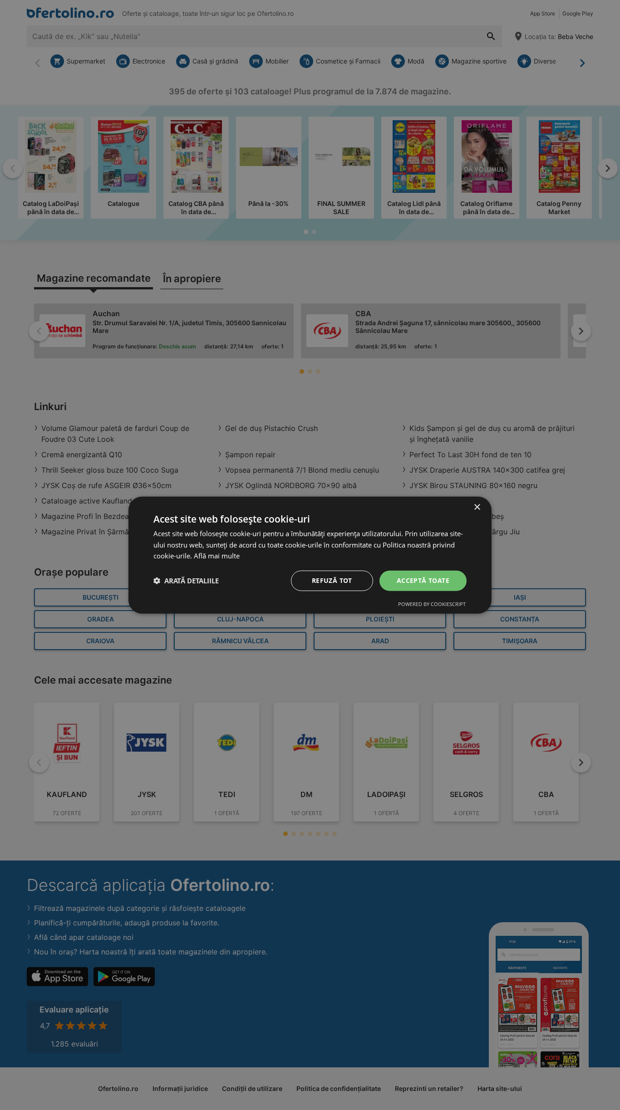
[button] (186, 581)
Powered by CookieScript (432, 604)
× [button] (476, 507)
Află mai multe (217, 555)
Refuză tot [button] (332, 580)
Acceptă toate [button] (423, 580)
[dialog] (310, 554)
